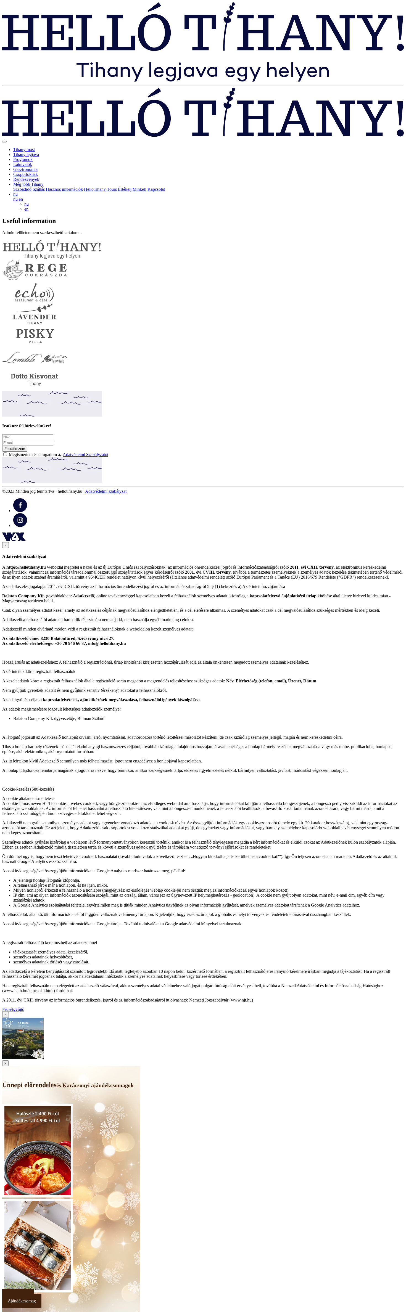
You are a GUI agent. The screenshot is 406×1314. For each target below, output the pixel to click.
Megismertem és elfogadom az (58, 454)
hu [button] (15, 194)
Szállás (39, 189)
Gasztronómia (25, 169)
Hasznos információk (64, 189)
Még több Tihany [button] (28, 184)
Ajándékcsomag (22, 1301)
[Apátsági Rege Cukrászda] (34, 279)
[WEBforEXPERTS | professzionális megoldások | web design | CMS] (14, 539)
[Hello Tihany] (203, 80)
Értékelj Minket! (132, 189)
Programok (23, 159)
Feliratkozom (14, 449)
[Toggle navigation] (4, 141)
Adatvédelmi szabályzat (105, 491)
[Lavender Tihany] (34, 322)
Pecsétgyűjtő (13, 1009)
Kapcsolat (156, 189)
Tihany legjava (26, 154)
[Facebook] (20, 510)
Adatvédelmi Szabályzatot (85, 454)
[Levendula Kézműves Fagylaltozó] (34, 366)
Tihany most (24, 149)
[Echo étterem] (34, 301)
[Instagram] (20, 525)
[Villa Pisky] (34, 344)
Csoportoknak (25, 174)
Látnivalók (22, 164)
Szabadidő (22, 189)
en (21, 199)
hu (15, 199)
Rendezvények (26, 179)
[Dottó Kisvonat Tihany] (34, 388)
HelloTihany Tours (100, 189)
